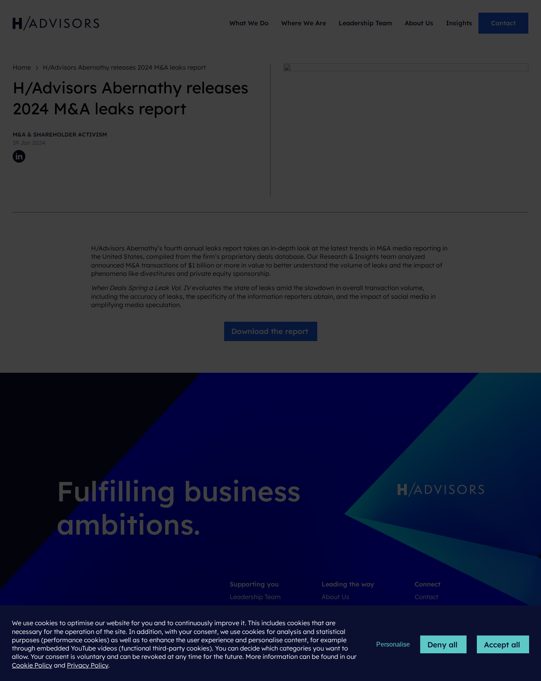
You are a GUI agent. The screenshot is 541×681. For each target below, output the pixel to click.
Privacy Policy (87, 665)
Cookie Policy (32, 665)
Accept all (502, 644)
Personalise (393, 644)
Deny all (442, 644)
